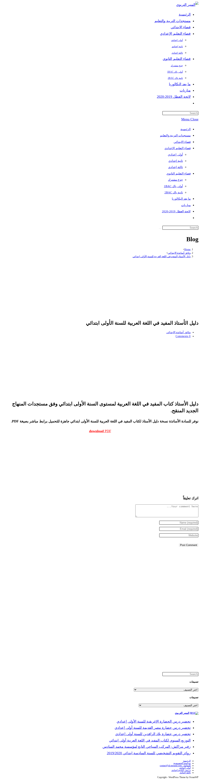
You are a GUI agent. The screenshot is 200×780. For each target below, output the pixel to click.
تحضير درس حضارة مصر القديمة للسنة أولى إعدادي (153, 728)
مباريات (186, 205)
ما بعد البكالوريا (181, 198)
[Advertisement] (100, 288)
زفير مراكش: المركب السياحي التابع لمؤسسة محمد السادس (147, 747)
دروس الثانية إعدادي (181, 770)
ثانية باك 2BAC (173, 192)
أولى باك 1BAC (173, 186)
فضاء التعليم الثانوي (178, 173)
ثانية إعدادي (175, 160)
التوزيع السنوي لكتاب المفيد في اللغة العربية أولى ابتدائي (150, 740)
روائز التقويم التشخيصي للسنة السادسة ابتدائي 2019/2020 (149, 753)
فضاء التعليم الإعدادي (177, 148)
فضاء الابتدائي (182, 141)
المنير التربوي (182, 712)
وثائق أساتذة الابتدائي (178, 332)
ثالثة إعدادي (175, 167)
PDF (100, 431)
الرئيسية (185, 129)
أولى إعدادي (175, 154)
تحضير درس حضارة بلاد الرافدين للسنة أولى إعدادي (153, 734)
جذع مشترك (175, 179)
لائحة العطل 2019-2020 (176, 211)
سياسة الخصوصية (182, 763)
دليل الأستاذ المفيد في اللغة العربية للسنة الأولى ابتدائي (162, 256)
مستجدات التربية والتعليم (175, 135)
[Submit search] (160, 228)
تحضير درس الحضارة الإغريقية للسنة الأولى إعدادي (154, 721)
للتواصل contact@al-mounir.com (175, 765)
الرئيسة (187, 761)
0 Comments (183, 336)
